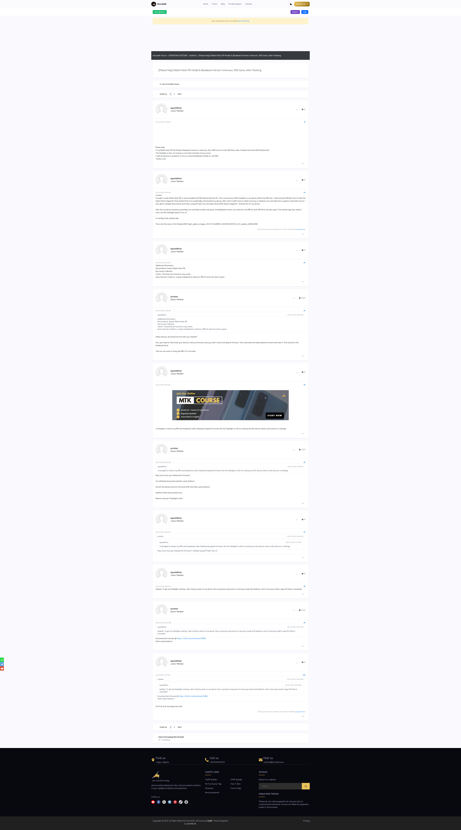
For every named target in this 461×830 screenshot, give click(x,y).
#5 (304, 385)
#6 (304, 462)
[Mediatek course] (230, 405)
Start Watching (243, 21)
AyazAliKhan (176, 108)
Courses (248, 4)
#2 (304, 192)
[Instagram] (169, 802)
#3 (304, 263)
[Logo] (155, 774)
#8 (304, 586)
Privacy (306, 821)
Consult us (300, 4)
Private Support (235, 4)
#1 (304, 122)
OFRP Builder (236, 779)
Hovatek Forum (160, 55)
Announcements (212, 792)
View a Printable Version (170, 84)
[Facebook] (158, 802)
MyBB (209, 821)
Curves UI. (191, 823)
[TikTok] (180, 802)
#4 (304, 310)
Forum (214, 4)
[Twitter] (164, 802)
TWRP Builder (211, 779)
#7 (304, 532)
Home (205, 4)
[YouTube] (2, 668)
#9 (304, 623)
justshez (174, 296)
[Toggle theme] (291, 4)
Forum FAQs (235, 788)
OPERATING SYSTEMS (177, 55)
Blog (223, 4)
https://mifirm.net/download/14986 (191, 638)
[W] (2, 660)
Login (305, 12)
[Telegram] (2, 664)
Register (295, 12)
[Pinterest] (175, 802)
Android (192, 55)
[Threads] (186, 802)
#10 (304, 675)
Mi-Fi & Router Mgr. (213, 784)
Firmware (209, 788)
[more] (296, 109)
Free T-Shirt (235, 784)
